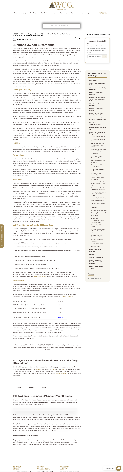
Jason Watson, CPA (31, 39)
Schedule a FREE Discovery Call (2, 236)
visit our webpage (61, 373)
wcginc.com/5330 (18, 280)
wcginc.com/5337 (18, 179)
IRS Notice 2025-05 (67, 297)
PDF (63, 369)
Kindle (54, 369)
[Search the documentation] (47, 26)
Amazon (38, 369)
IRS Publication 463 (40, 276)
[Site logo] (61, 4)
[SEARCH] (105, 56)
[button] (77, 38)
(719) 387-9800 (103, 13)
